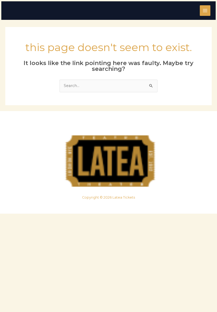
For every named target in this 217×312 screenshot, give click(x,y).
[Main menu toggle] (205, 10)
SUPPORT (113, 124)
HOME (82, 124)
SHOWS (92, 124)
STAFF (103, 124)
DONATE (124, 124)
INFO (135, 124)
